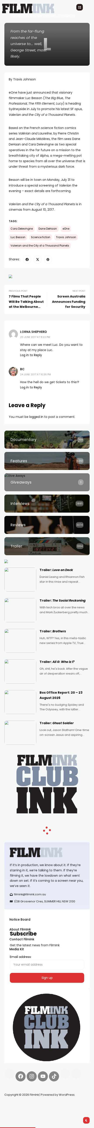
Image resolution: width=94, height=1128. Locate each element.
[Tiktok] (54, 1076)
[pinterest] (48, 259)
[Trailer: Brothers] (20, 641)
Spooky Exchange (63, 1105)
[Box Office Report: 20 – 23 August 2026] (20, 702)
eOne (66, 228)
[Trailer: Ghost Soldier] (20, 733)
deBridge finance (17, 1110)
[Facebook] (21, 1076)
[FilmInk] (47, 852)
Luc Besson (17, 237)
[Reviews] (47, 525)
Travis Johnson (66, 237)
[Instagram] (32, 1076)
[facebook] (27, 259)
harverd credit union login (50, 1110)
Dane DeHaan (47, 228)
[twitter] (37, 259)
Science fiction (40, 237)
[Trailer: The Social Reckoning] (20, 610)
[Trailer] (47, 546)
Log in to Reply (31, 355)
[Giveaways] (47, 482)
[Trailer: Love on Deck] (20, 580)
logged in (36, 417)
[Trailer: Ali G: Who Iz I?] (20, 671)
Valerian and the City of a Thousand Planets (39, 245)
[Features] (47, 461)
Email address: (20, 957)
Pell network (40, 1105)
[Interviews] (47, 504)
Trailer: (56, 570)
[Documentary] (47, 440)
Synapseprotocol (17, 1105)
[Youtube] (43, 1076)
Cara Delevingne (21, 228)
